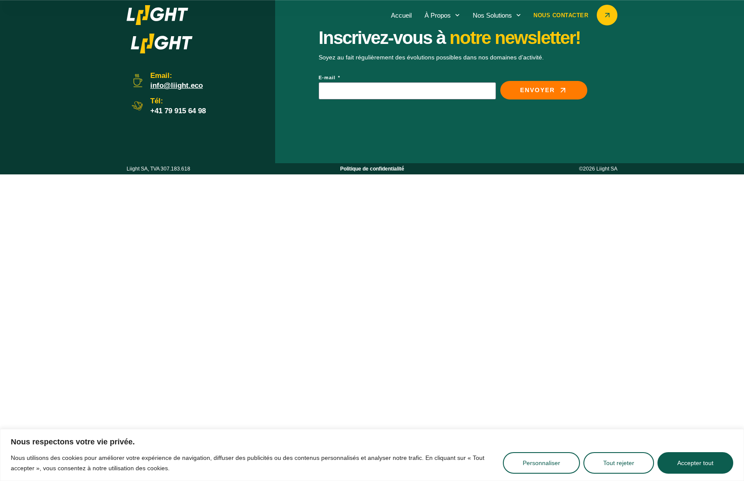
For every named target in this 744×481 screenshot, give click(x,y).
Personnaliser (541, 462)
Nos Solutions (492, 15)
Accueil (401, 15)
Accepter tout (695, 462)
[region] (372, 455)
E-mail (328, 77)
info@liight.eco (176, 85)
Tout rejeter (618, 462)
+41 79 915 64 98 (178, 111)
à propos (438, 15)
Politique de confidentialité (372, 169)
